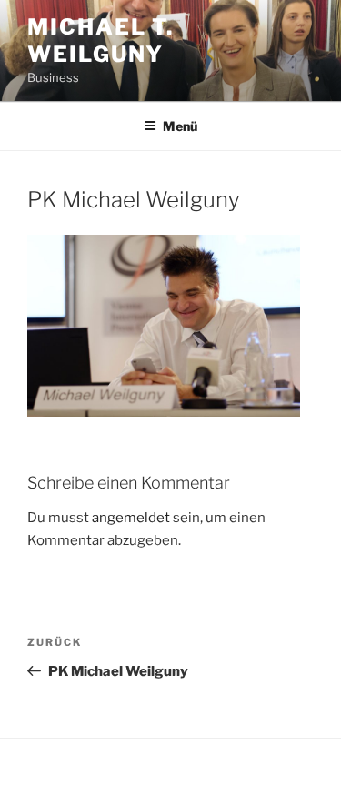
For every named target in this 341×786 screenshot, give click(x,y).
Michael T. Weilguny (100, 40)
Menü (180, 126)
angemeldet (131, 517)
